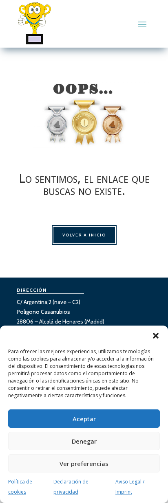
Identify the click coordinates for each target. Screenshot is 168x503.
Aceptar (84, 419)
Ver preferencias (84, 463)
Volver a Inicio (84, 235)
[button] (156, 336)
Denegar (84, 441)
